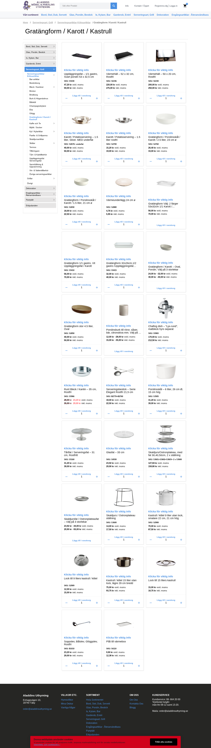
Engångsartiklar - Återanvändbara (190, 15)
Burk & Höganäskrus (38, 98)
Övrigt (30, 183)
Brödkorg (33, 95)
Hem (25, 22)
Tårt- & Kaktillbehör (38, 154)
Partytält (40, 199)
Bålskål (32, 102)
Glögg (32, 113)
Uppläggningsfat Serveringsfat (36, 159)
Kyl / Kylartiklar (42, 131)
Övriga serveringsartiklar (40, 174)
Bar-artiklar (34, 79)
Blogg (133, 707)
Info (127, 6)
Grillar (41, 178)
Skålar (42, 143)
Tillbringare (34, 151)
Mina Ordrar (67, 703)
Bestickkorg (34, 83)
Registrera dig (161, 6)
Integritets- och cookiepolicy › (47, 745)
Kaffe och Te (42, 123)
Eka (31, 109)
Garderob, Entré (122, 15)
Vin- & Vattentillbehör (38, 170)
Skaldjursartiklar (36, 139)
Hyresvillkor (67, 700)
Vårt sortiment (30, 15)
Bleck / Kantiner (42, 87)
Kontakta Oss (136, 703)
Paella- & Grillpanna (38, 135)
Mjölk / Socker (35, 127)
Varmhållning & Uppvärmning (36, 165)
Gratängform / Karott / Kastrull (40, 118)
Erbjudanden (32, 205)
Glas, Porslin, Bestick (81, 15)
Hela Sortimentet (94, 700)
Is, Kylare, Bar (103, 15)
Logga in (173, 6)
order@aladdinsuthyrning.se (37, 709)
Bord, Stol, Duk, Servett (54, 15)
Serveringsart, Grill (144, 15)
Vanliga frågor (68, 707)
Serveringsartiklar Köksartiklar (74, 22)
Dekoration (163, 15)
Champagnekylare (37, 106)
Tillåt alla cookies (163, 742)
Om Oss (134, 700)
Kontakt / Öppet (141, 6)
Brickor (32, 91)
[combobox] (88, 6)
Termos (32, 147)
